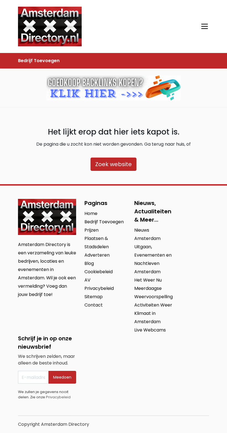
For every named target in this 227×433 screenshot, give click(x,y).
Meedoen (62, 377)
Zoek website (113, 164)
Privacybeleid (58, 397)
